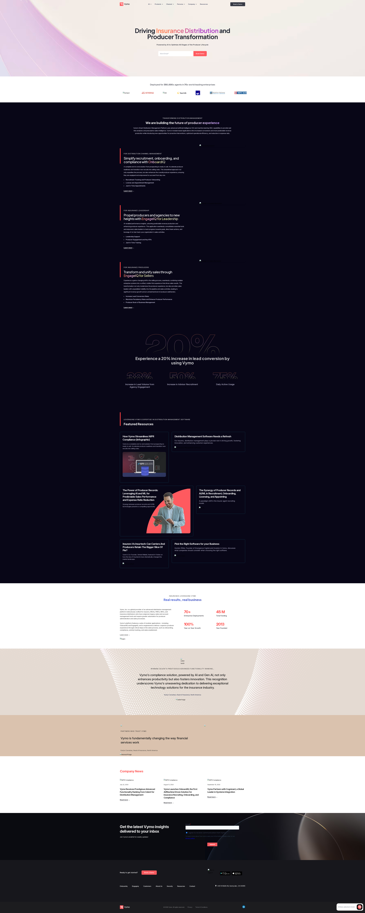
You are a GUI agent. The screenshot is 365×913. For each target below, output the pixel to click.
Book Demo (200, 54)
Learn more (128, 191)
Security (170, 886)
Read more (124, 800)
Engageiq (135, 886)
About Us (159, 886)
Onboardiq (123, 886)
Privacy (190, 907)
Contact (192, 886)
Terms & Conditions (201, 907)
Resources (181, 886)
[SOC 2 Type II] (213, 872)
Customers (147, 886)
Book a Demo (237, 4)
